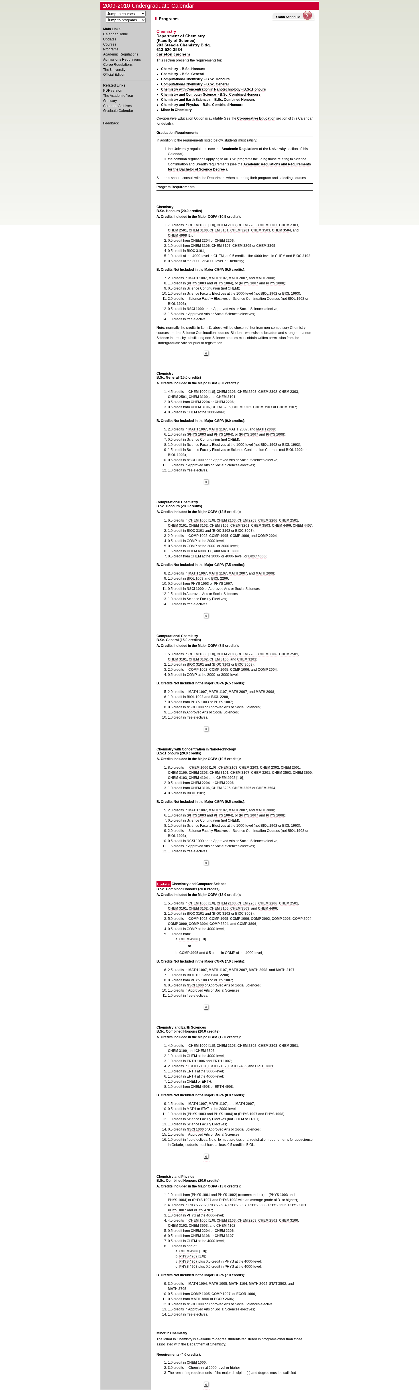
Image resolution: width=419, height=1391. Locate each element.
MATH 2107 (285, 970)
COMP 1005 (218, 536)
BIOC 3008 (244, 531)
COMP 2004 (267, 536)
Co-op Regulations (118, 65)
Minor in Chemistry (176, 110)
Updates (109, 39)
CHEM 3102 (198, 526)
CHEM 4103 (177, 778)
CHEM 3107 (221, 246)
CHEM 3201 (239, 230)
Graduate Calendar (118, 111)
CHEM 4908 (177, 235)
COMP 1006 (239, 536)
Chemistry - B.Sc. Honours (183, 69)
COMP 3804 (219, 924)
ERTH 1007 (222, 1061)
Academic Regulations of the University (253, 149)
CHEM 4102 (225, 1226)
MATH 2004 (258, 1284)
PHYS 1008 (275, 283)
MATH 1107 (218, 278)
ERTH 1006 (196, 1061)
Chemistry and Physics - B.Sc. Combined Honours (202, 105)
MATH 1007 (197, 278)
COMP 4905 (188, 953)
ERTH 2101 (197, 1066)
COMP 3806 (246, 924)
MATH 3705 (177, 1289)
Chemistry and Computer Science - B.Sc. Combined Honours (211, 95)
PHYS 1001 (201, 1195)
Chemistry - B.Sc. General (182, 74)
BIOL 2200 (219, 578)
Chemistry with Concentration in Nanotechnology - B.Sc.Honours (213, 89)
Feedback (111, 123)
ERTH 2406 (237, 1066)
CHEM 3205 (241, 246)
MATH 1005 (218, 1284)
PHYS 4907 (188, 1261)
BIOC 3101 (195, 251)
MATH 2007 (238, 278)
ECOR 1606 (245, 1294)
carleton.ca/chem (173, 54)
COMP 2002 (260, 919)
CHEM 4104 (198, 778)
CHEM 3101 (219, 230)
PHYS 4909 (188, 1256)
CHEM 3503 (260, 230)
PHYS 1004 (223, 283)
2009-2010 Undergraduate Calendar (148, 6)
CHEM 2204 (200, 241)
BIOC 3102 (301, 256)
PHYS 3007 (237, 1205)
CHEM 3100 (198, 230)
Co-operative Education (256, 118)
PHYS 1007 (249, 283)
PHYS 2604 (217, 1205)
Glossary (110, 101)
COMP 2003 (281, 919)
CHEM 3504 (281, 230)
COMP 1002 (198, 536)
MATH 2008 (265, 278)
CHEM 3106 (200, 246)
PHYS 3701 (297, 1205)
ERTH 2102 (217, 1066)
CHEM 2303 (288, 225)
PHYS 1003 (197, 283)
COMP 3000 (177, 924)
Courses (109, 44)
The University (114, 70)
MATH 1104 (238, 1284)
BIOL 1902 (269, 294)
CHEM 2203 (247, 225)
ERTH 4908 (224, 1087)
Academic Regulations (120, 54)
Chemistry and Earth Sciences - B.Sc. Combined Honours (208, 100)
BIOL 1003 (195, 578)
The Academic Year (118, 96)
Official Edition (114, 75)
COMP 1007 (221, 1294)
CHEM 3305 (265, 246)
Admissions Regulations (122, 59)
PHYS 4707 (203, 1210)
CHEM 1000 (198, 225)
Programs (110, 49)
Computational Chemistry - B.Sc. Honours (195, 79)
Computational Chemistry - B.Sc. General (195, 84)
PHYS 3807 (177, 1210)
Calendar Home (115, 34)
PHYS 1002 (227, 1195)
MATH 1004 (197, 1284)
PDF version (112, 91)
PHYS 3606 (277, 1205)
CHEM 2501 (177, 230)
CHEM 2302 (267, 225)
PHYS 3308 (257, 1205)
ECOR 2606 (223, 1299)
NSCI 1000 (195, 309)
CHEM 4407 (302, 526)
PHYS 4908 (188, 1267)
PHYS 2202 (197, 1205)
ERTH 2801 (264, 1066)
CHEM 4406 (281, 526)
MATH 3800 (230, 551)
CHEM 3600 (302, 773)
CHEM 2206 (224, 241)
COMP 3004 (198, 924)
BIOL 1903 (290, 294)
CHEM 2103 (226, 225)
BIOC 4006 (257, 556)
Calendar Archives (117, 106)
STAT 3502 (277, 1284)
